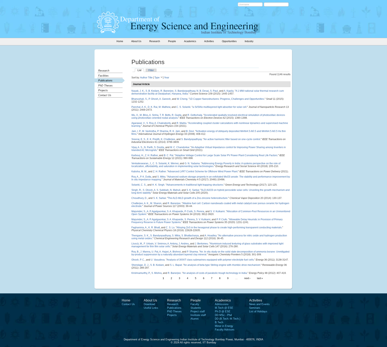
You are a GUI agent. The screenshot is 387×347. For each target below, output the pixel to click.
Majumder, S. (138, 211)
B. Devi (190, 131)
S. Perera (199, 211)
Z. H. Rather (151, 155)
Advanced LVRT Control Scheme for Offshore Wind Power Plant (202, 171)
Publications (105, 80)
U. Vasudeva (158, 259)
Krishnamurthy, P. (140, 273)
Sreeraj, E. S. (138, 139)
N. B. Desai (203, 90)
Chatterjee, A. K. (140, 203)
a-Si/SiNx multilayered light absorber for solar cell (219, 107)
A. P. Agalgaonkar (156, 211)
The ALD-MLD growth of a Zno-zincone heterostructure (198, 198)
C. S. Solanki (183, 107)
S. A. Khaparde (175, 211)
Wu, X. (134, 115)
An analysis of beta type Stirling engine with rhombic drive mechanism (222, 265)
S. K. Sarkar (192, 190)
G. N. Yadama (192, 163)
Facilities (103, 75)
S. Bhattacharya (190, 235)
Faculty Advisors (224, 329)
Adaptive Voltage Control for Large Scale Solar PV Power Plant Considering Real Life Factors (226, 155)
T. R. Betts (165, 115)
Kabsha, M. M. (139, 171)
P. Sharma (162, 131)
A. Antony (172, 243)
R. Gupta (176, 115)
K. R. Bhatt (154, 227)
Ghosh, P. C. (138, 259)
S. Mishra (156, 273)
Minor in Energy (224, 325)
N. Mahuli (175, 190)
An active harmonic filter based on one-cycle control (232, 139)
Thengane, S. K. (140, 235)
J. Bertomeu (201, 243)
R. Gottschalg (194, 115)
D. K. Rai (152, 107)
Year (166, 77)
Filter (151, 70)
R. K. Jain (175, 131)
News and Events (259, 304)
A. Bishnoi (175, 251)
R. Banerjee (167, 90)
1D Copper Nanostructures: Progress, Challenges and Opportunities (226, 99)
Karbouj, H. (137, 155)
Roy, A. (135, 176)
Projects (103, 90)
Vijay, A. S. (137, 147)
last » (260, 278)
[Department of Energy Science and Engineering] (108, 32)
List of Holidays (258, 311)
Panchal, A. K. (139, 107)
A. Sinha (153, 115)
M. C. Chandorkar (179, 147)
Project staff (197, 311)
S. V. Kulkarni (217, 211)
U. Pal (155, 251)
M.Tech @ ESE (224, 307)
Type (157, 77)
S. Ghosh (148, 190)
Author (143, 77)
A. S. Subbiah (161, 190)
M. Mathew (164, 107)
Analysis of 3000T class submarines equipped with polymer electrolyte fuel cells (210, 259)
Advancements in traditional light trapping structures (194, 184)
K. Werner (173, 163)
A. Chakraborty (162, 123)
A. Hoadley (210, 235)
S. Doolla (159, 147)
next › (247, 278)
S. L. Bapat (176, 265)
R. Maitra (181, 123)
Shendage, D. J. (140, 265)
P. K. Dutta (145, 176)
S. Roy (149, 123)
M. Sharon (155, 203)
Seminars (254, 307)
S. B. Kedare (152, 90)
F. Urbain (149, 243)
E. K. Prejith (153, 139)
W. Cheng (182, 99)
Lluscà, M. (137, 243)
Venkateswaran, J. (141, 163)
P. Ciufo (188, 211)
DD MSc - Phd (223, 315)
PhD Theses (105, 85)
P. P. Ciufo (221, 219)
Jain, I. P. (136, 131)
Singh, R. (136, 190)
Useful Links (151, 307)
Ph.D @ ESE (222, 311)
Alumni (194, 318)
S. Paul (214, 90)
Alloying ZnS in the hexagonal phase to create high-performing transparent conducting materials (229, 227)
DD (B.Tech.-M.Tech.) (227, 318)
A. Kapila (229, 90)
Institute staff (198, 315)
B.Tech (219, 322)
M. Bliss (144, 115)
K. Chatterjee (168, 139)
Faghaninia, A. (139, 227)
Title (150, 77)
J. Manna (145, 251)
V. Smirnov (160, 243)
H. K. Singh (158, 184)
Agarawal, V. (138, 123)
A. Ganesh (165, 99)
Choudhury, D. (139, 198)
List (139, 70)
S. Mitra (161, 176)
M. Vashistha (149, 131)
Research (103, 70)
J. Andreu (184, 243)
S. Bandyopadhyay (185, 90)
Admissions (222, 304)
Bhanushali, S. (139, 99)
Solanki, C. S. (138, 184)
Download (149, 304)
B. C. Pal (168, 155)
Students (195, 307)
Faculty (194, 304)
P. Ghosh (153, 99)
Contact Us (104, 95)
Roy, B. (135, 251)
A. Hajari (164, 251)
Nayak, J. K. (137, 90)
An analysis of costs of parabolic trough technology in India (215, 273)
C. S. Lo (170, 227)
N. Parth (148, 147)
